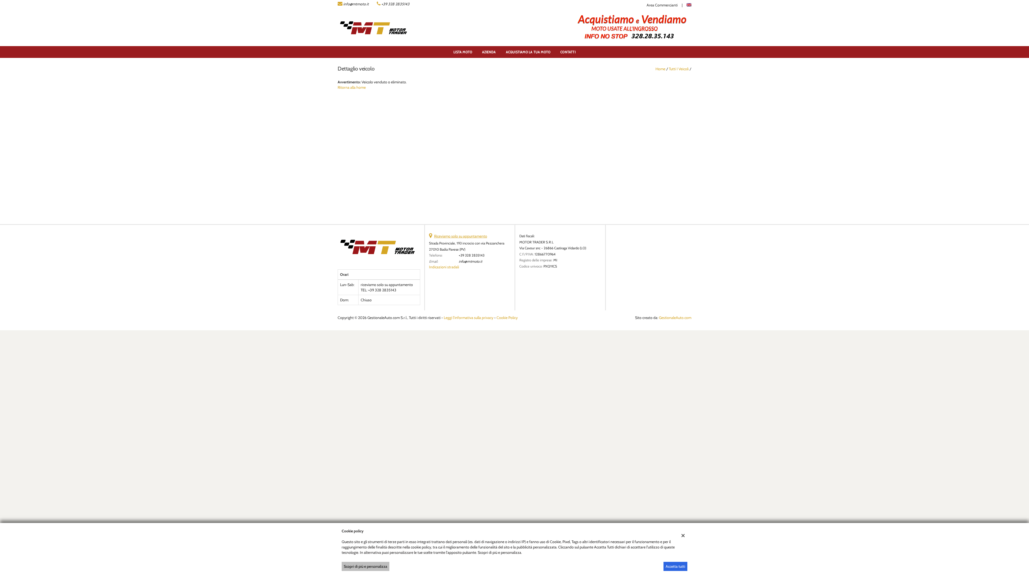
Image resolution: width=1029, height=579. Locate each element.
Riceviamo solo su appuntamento (460, 236)
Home (660, 68)
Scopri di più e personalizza (365, 566)
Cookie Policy (507, 317)
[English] (689, 4)
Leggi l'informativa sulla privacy (468, 317)
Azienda (489, 52)
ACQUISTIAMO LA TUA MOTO (528, 52)
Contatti (568, 52)
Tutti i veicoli (679, 68)
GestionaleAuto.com (675, 317)
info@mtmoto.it (356, 4)
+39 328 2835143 (395, 4)
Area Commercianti (662, 5)
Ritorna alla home (352, 87)
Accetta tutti (675, 566)
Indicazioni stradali (444, 267)
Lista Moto (462, 52)
